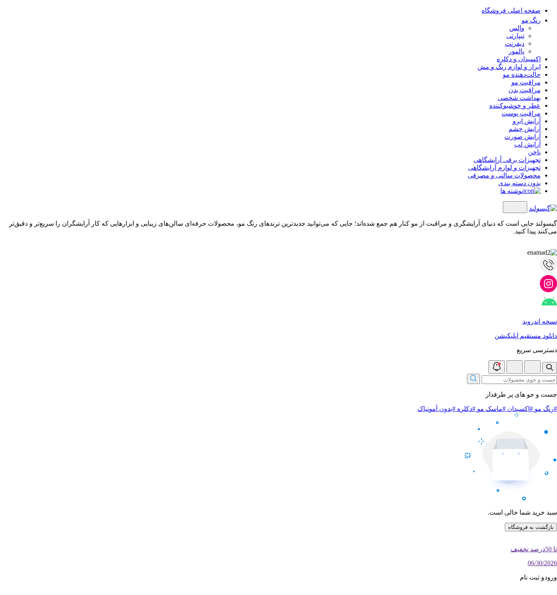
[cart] (514, 367)
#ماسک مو (490, 408)
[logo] (543, 208)
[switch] (515, 207)
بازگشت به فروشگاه (531, 527)
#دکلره (465, 408)
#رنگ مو (545, 408)
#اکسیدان (519, 408)
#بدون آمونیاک (436, 408)
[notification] (496, 367)
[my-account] (532, 367)
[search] (549, 368)
